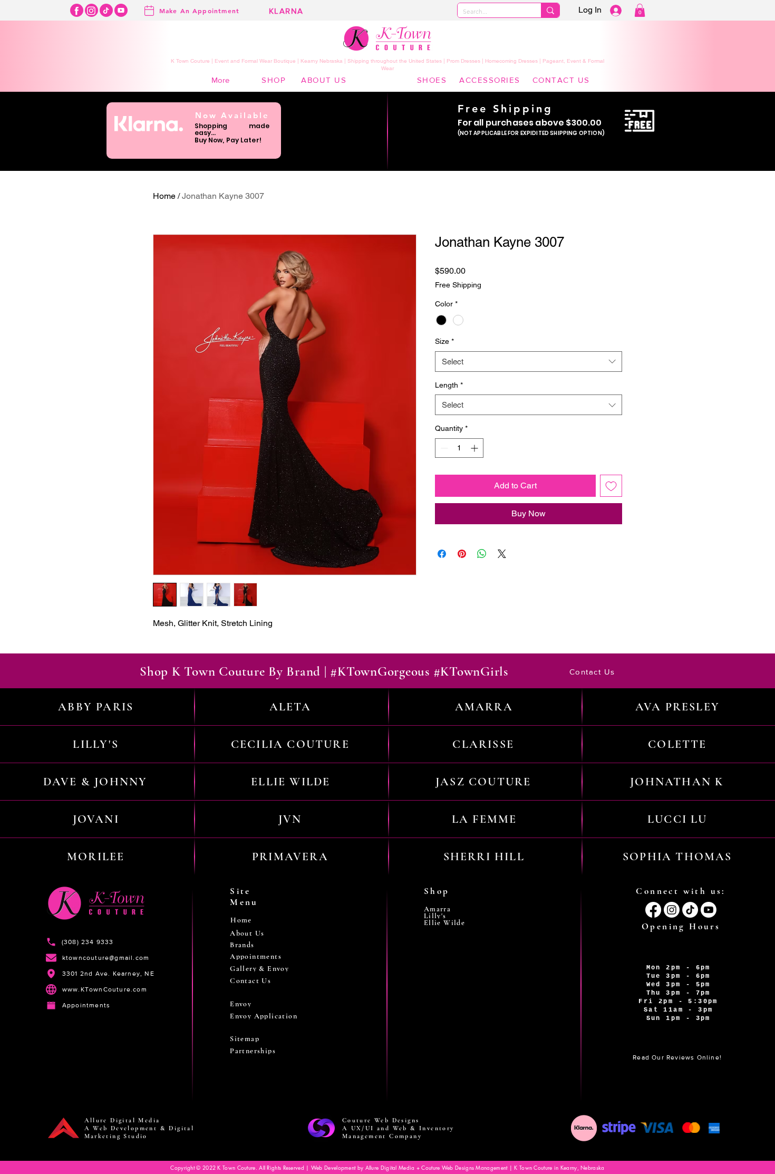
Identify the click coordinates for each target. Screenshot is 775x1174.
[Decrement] (443, 448)
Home (164, 196)
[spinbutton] (459, 448)
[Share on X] (502, 553)
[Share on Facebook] (441, 553)
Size (444, 341)
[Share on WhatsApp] (482, 553)
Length (449, 385)
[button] (639, 10)
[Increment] (475, 448)
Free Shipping (458, 285)
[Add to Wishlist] (611, 486)
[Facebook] (76, 10)
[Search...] (550, 10)
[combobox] (528, 361)
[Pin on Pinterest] (462, 553)
